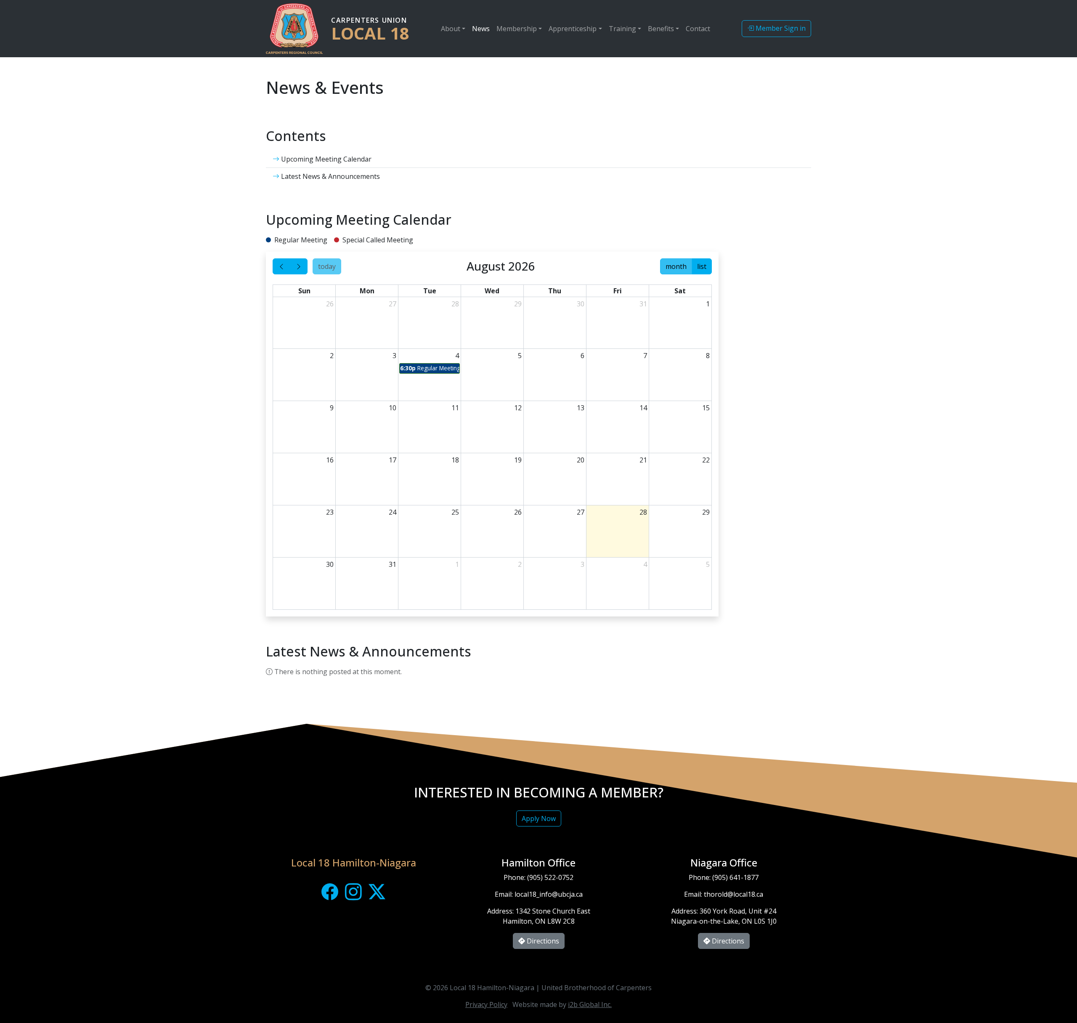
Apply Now (539, 818)
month (676, 266)
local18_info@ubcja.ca (549, 894)
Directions (542, 941)
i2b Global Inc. (590, 1004)
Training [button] (622, 28)
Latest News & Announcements (329, 176)
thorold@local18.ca (733, 894)
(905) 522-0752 (550, 877)
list (701, 266)
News (481, 28)
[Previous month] (281, 266)
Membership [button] (516, 28)
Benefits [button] (661, 28)
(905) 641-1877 (735, 877)
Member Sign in (780, 28)
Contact (698, 28)
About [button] (450, 28)
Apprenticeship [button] (573, 28)
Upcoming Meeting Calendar (325, 159)
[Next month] (299, 266)
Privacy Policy (486, 1004)
